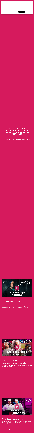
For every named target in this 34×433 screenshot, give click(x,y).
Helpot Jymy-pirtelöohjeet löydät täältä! (9, 429)
